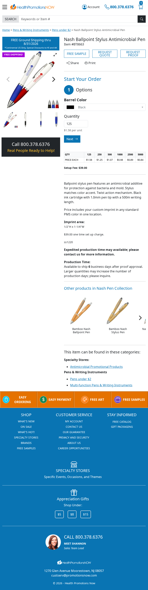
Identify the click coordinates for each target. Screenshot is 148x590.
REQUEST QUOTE (105, 53)
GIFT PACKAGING (122, 426)
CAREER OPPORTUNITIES (74, 448)
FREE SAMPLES (134, 400)
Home (6, 30)
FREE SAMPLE (76, 54)
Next (70, 139)
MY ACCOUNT (74, 421)
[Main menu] (6, 7)
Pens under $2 (61, 30)
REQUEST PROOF (133, 53)
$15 (85, 514)
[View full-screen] (55, 54)
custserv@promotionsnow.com (74, 575)
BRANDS (26, 443)
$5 (59, 514)
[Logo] (32, 6)
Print (92, 63)
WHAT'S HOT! (26, 432)
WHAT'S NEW (26, 421)
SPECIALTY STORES (26, 437)
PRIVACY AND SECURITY (74, 437)
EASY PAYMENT (60, 400)
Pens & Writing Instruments (31, 30)
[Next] (53, 79)
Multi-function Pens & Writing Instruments (101, 385)
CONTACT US (74, 426)
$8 (72, 514)
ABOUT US (74, 443)
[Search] (142, 19)
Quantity (71, 116)
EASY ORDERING (22, 399)
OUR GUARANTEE (74, 432)
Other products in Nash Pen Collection (98, 288)
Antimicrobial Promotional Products (96, 367)
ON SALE (26, 426)
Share (74, 63)
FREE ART (97, 400)
